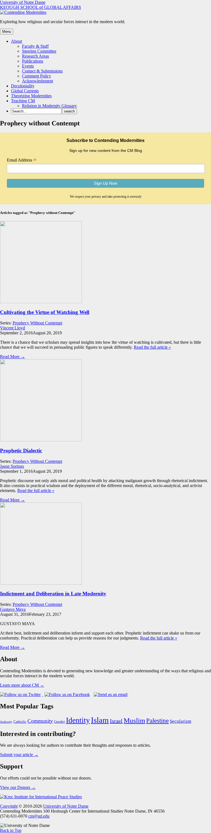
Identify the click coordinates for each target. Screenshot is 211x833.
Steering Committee (39, 51)
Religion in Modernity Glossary (49, 105)
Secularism (180, 721)
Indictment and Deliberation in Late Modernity (53, 593)
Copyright (9, 806)
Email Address (22, 160)
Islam (100, 720)
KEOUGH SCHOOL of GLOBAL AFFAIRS (40, 7)
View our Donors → (18, 787)
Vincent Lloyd (12, 328)
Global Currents (25, 90)
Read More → (12, 356)
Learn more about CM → (22, 685)
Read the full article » (152, 347)
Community (40, 721)
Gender (59, 722)
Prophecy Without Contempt (37, 323)
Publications (32, 61)
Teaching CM (23, 100)
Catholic (19, 722)
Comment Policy (36, 76)
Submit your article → (19, 754)
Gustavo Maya (13, 609)
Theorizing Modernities (31, 95)
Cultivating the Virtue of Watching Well (44, 312)
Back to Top (10, 830)
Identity (78, 720)
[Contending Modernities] (23, 12)
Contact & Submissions (42, 71)
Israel (116, 721)
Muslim (134, 720)
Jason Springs (12, 466)
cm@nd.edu (38, 816)
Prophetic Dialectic (21, 450)
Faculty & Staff (35, 46)
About (16, 41)
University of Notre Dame (22, 2)
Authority (6, 721)
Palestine (157, 720)
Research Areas (35, 56)
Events (28, 66)
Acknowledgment (37, 81)
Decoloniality (22, 86)
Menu (6, 31)
